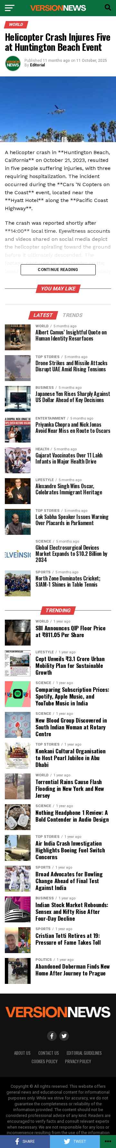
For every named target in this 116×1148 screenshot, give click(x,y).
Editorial (37, 65)
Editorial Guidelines (84, 1053)
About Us (22, 1053)
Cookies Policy (44, 1061)
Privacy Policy (78, 1061)
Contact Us (48, 1053)
